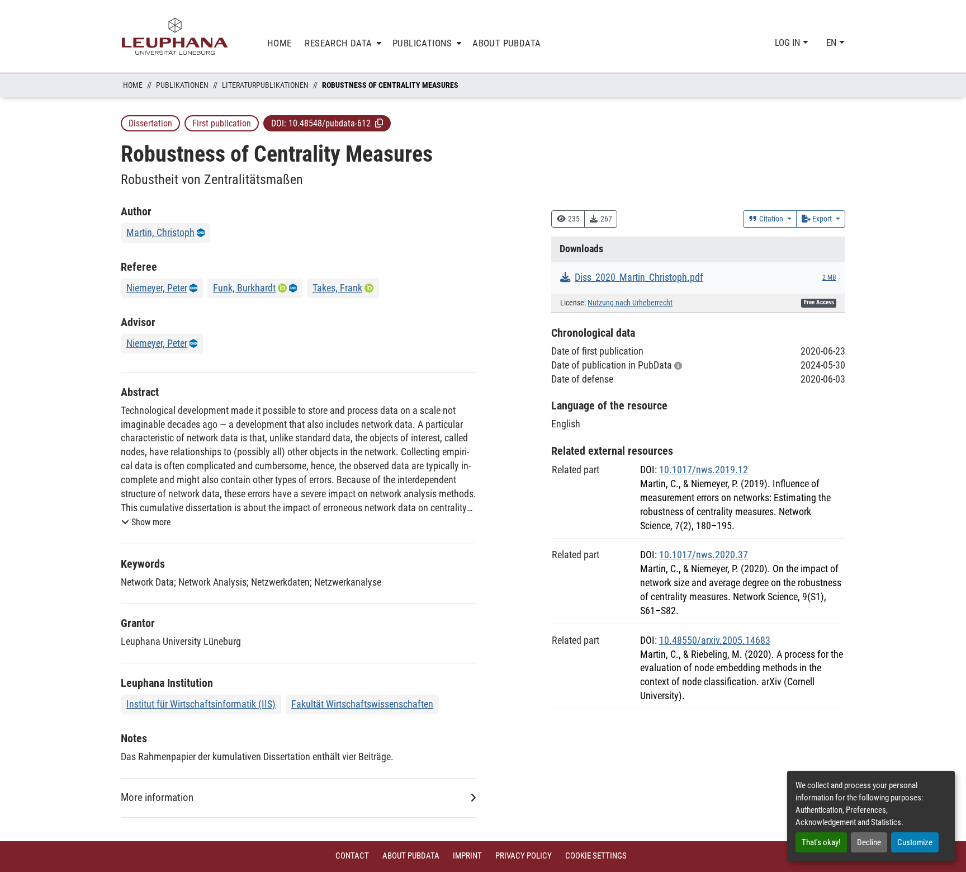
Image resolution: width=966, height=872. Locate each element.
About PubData (410, 856)
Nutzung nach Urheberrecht (630, 303)
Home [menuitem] (279, 43)
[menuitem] (341, 43)
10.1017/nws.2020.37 (703, 554)
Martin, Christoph (160, 232)
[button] (379, 123)
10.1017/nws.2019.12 (703, 469)
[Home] (175, 36)
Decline (869, 842)
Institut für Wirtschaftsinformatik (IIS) (201, 704)
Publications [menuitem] (422, 43)
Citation (771, 218)
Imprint (467, 856)
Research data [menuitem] (338, 43)
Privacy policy (523, 856)
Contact (352, 856)
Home (133, 85)
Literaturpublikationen (265, 85)
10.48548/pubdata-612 (329, 123)
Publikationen (182, 85)
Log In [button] (789, 42)
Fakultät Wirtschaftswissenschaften (362, 704)
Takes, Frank (337, 288)
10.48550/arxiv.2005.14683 (714, 640)
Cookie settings (596, 856)
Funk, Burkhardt (244, 288)
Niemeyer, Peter (156, 288)
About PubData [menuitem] (506, 43)
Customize (914, 842)
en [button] (832, 42)
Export (822, 218)
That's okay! (821, 842)
